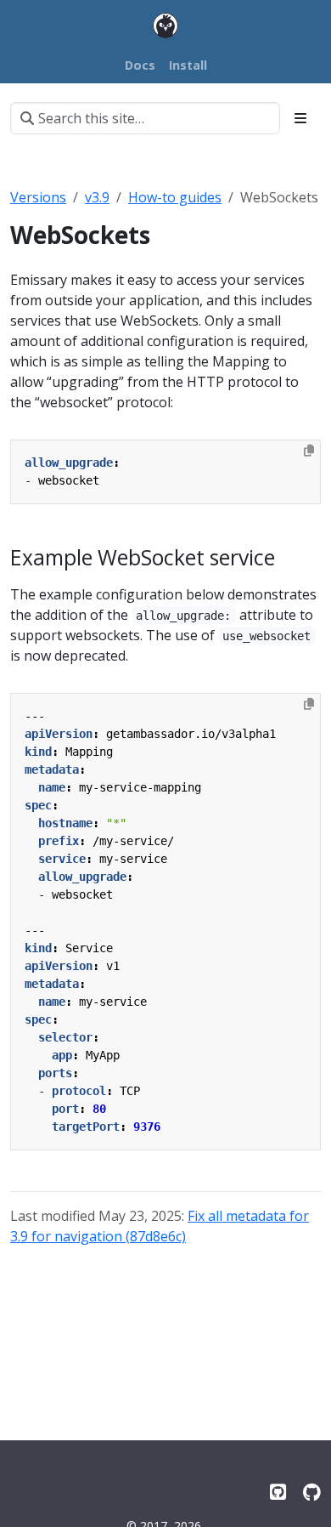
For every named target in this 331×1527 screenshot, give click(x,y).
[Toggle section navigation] (300, 118)
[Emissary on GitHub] (278, 1491)
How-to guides (175, 197)
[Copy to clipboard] (308, 450)
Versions (38, 197)
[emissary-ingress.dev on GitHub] (312, 1491)
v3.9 (97, 197)
